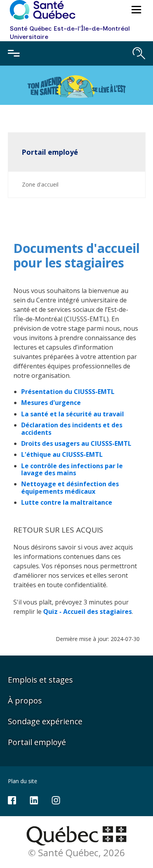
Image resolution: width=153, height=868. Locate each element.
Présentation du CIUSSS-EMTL (68, 391)
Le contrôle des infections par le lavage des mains (72, 469)
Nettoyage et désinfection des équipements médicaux (70, 487)
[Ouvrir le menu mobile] (14, 53)
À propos (25, 700)
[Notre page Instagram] (56, 799)
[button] (135, 11)
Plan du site (22, 781)
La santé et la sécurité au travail (72, 414)
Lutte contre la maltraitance (66, 502)
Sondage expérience (45, 721)
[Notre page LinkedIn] (34, 799)
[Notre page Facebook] (12, 799)
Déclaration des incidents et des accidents (71, 428)
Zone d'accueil (40, 184)
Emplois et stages (40, 679)
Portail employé (50, 152)
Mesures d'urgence (51, 402)
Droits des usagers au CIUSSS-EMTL (76, 443)
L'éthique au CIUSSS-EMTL (62, 454)
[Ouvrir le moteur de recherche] (139, 53)
